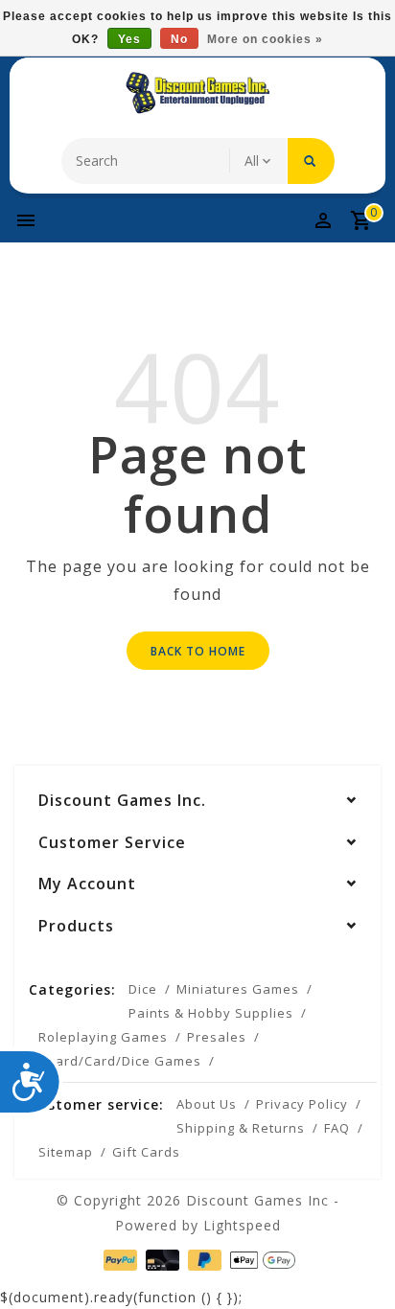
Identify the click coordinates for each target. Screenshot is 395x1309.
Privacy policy (302, 1104)
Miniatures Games (237, 989)
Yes (129, 39)
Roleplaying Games (103, 1036)
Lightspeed (242, 1225)
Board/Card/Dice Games (119, 1060)
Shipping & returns (240, 1128)
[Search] (311, 161)
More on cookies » (265, 39)
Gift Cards (146, 1151)
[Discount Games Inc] (197, 93)
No (179, 39)
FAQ (337, 1128)
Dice (142, 989)
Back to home (198, 651)
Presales (216, 1036)
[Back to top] (356, 1261)
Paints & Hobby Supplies (210, 1013)
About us (206, 1104)
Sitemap (65, 1151)
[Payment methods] (118, 1259)
